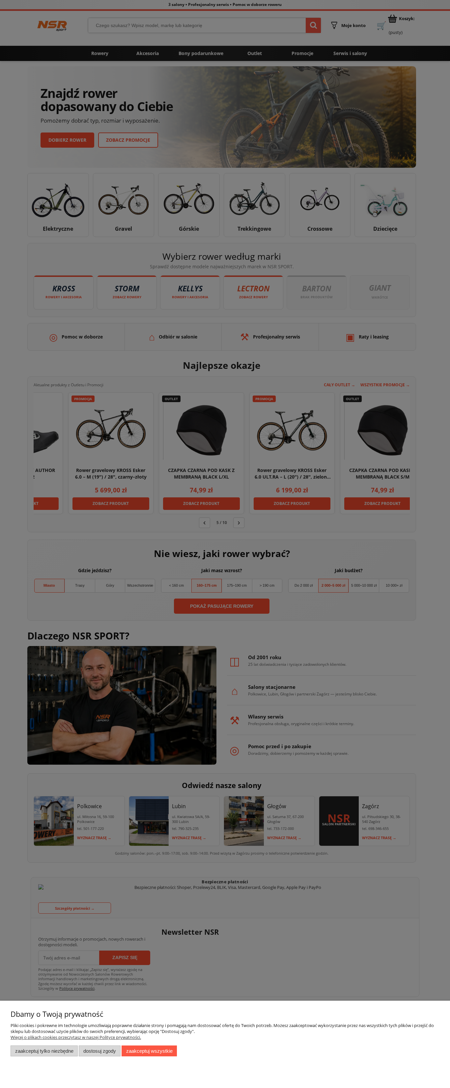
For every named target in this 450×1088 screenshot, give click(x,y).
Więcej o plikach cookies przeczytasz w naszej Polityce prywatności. (76, 1037)
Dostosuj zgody (99, 1051)
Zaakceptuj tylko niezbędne (44, 1051)
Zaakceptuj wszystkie (149, 1051)
